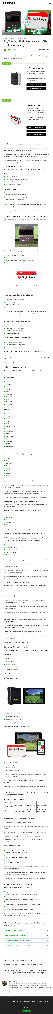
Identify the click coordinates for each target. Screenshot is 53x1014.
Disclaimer (35, 1001)
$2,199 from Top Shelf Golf (36, 134)
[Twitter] (23, 1011)
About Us (7, 1001)
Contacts (15, 1001)
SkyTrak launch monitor (35, 68)
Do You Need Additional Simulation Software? (15, 954)
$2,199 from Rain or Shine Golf (36, 127)
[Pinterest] (26, 1011)
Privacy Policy (43, 1001)
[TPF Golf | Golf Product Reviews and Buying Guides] (9, 3)
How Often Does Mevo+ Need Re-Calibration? (15, 935)
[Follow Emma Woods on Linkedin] (10, 992)
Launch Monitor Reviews (10, 38)
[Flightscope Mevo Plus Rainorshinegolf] (16, 120)
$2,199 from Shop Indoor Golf (36, 131)
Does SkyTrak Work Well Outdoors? (13, 930)
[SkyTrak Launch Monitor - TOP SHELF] (16, 79)
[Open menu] (50, 3)
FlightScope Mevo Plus (34, 105)
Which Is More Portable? (10, 950)
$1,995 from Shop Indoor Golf (36, 88)
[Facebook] (29, 1011)
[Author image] (5, 50)
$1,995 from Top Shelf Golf (36, 84)
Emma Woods (11, 49)
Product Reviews (22, 38)
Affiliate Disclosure (25, 1001)
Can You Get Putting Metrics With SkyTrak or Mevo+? (17, 945)
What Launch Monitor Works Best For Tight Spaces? (17, 940)
